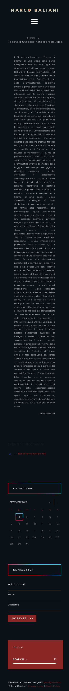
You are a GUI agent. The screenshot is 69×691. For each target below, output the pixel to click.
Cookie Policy (52, 685)
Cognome (13, 604)
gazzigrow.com (52, 682)
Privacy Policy (36, 685)
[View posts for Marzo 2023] (50, 502)
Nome (11, 594)
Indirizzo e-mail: (16, 584)
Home (31, 37)
